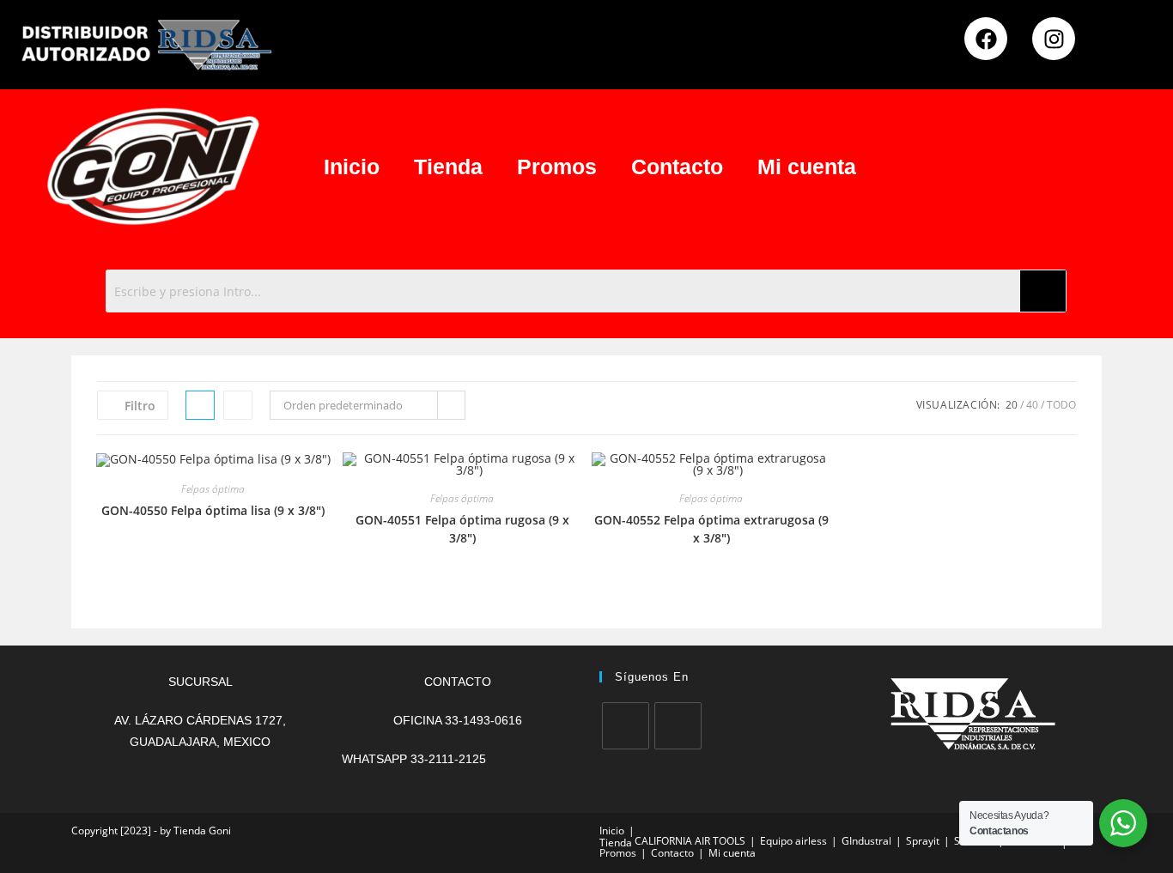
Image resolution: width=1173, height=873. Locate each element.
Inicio (352, 167)
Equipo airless (793, 841)
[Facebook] (985, 38)
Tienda (448, 167)
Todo (1061, 404)
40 (1032, 404)
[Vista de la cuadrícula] (200, 405)
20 (1012, 404)
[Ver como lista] (237, 405)
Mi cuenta (806, 167)
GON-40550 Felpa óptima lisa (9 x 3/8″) (213, 510)
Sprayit (922, 841)
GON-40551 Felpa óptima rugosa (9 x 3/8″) (462, 529)
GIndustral (866, 841)
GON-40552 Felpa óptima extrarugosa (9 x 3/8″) (711, 529)
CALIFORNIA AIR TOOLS (690, 841)
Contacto (677, 167)
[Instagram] (1053, 38)
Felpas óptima (213, 489)
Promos (557, 167)
